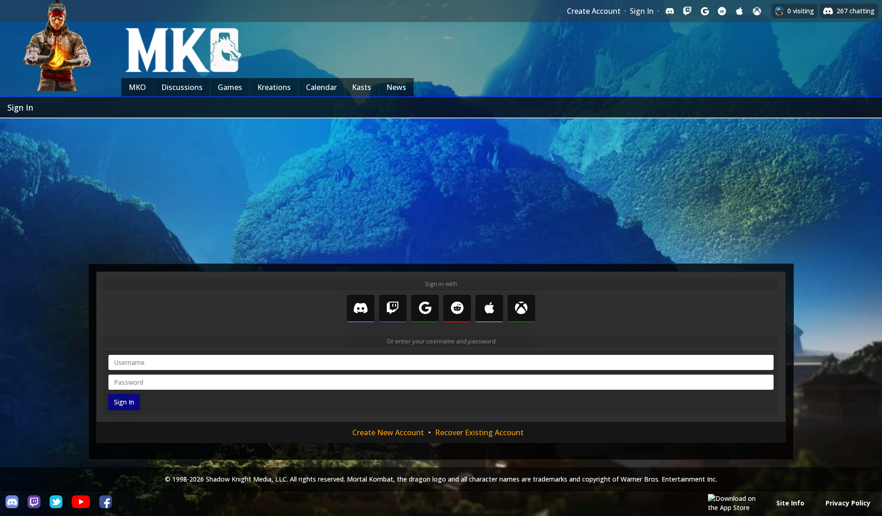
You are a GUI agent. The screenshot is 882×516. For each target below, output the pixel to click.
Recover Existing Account (479, 432)
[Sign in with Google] (705, 11)
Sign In (642, 11)
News (396, 87)
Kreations (274, 87)
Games (230, 87)
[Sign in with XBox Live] (757, 11)
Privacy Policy (848, 503)
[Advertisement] (441, 187)
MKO (137, 87)
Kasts (361, 87)
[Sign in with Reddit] (722, 11)
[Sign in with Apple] (739, 11)
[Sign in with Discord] (670, 11)
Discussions (182, 87)
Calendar (321, 87)
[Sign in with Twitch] (687, 11)
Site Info (790, 503)
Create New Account (388, 432)
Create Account (594, 11)
